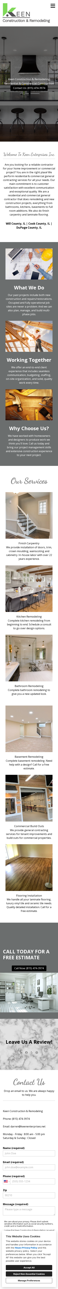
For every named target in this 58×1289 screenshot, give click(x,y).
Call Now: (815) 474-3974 (29, 968)
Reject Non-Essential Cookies (29, 1274)
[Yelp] (31, 1052)
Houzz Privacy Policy (26, 1247)
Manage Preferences (29, 1280)
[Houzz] (21, 1052)
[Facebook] (26, 1052)
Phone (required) (14, 1176)
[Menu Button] (53, 6)
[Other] (37, 1052)
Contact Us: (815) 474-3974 (29, 88)
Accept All (29, 1267)
